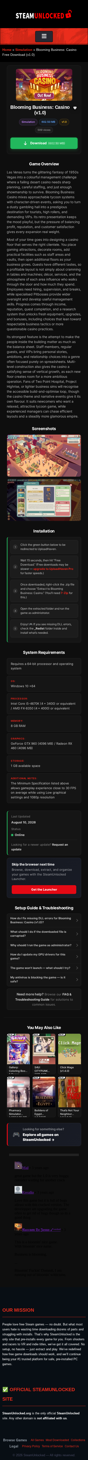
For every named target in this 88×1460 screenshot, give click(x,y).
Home (6, 50)
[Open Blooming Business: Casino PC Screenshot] (44, 455)
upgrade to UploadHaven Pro (53, 569)
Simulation (23, 50)
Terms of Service (52, 1446)
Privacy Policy (31, 1446)
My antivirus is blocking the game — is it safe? (37, 979)
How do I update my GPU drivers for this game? (37, 956)
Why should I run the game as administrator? (41, 945)
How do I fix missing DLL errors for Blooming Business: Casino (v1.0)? (40, 920)
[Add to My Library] (75, 108)
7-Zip (64, 593)
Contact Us (72, 1446)
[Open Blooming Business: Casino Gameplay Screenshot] (44, 500)
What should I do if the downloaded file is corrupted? (38, 933)
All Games (37, 1440)
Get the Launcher (44, 889)
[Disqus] (44, 1219)
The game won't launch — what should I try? (40, 968)
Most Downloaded (57, 1440)
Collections (78, 1440)
